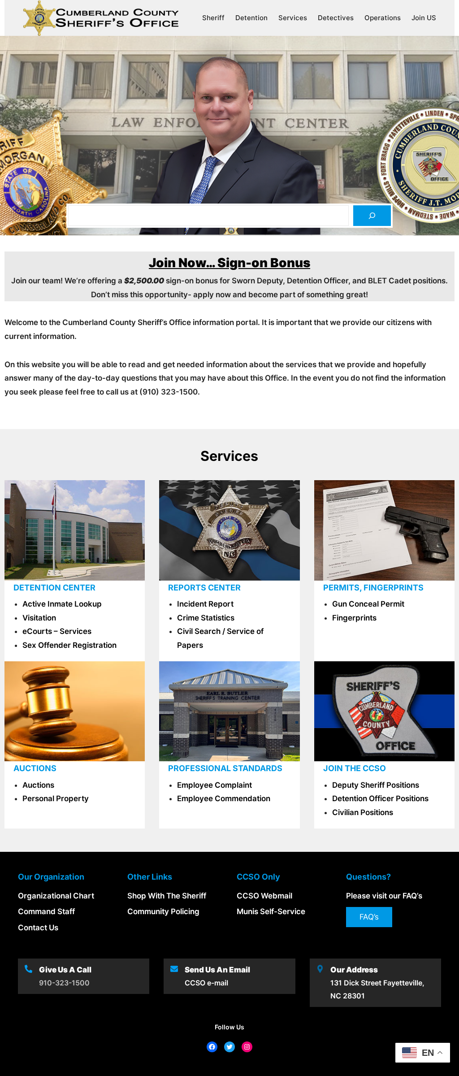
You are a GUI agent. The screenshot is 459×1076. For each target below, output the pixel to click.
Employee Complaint (214, 785)
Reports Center (204, 587)
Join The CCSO (354, 768)
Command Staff (46, 911)
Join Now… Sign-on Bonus (229, 262)
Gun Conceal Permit (368, 603)
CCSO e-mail (206, 982)
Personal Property (55, 798)
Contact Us (38, 927)
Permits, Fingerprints (373, 587)
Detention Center (54, 587)
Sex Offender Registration (69, 645)
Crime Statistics (205, 617)
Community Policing (163, 911)
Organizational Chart (56, 895)
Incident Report (205, 603)
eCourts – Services (56, 631)
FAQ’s (369, 916)
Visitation (39, 617)
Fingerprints (354, 617)
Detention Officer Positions (380, 798)
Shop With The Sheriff (166, 895)
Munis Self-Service (271, 911)
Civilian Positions (362, 812)
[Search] (372, 215)
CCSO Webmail (264, 895)
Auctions (38, 785)
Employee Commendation (223, 798)
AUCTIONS (34, 768)
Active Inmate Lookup (62, 603)
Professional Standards (225, 768)
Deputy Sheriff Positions (375, 785)
